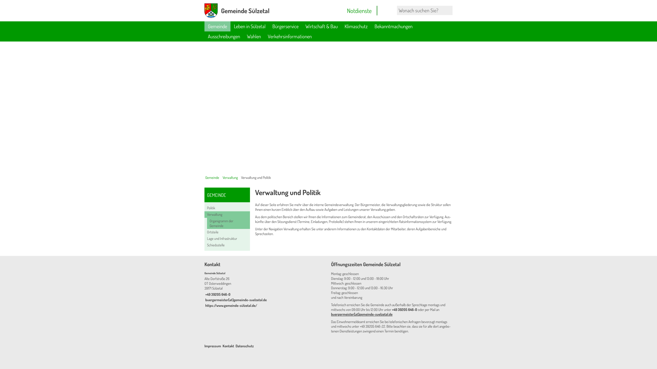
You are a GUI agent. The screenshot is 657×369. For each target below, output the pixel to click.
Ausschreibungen (224, 36)
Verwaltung (230, 177)
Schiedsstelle (216, 245)
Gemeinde (217, 26)
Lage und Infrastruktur (222, 238)
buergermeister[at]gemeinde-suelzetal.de (235, 300)
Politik (211, 208)
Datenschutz (245, 346)
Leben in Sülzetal (250, 26)
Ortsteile (212, 232)
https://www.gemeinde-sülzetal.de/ (230, 305)
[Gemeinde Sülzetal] (265, 289)
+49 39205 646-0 (217, 294)
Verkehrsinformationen (290, 36)
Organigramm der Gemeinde (221, 223)
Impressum (212, 346)
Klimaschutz (356, 26)
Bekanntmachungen (394, 26)
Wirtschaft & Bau (321, 26)
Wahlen (254, 36)
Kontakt (228, 346)
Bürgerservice (285, 26)
